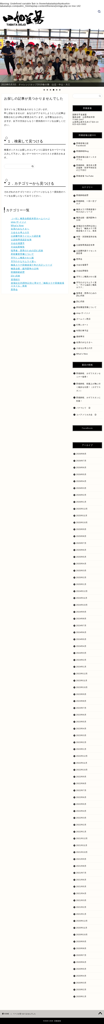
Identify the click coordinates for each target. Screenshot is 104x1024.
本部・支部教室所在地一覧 (86, 238)
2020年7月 (81, 955)
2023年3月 (81, 735)
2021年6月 (81, 880)
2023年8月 (81, 701)
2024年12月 (82, 591)
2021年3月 (81, 900)
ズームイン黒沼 (83, 319)
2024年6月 (81, 632)
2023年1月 (81, 749)
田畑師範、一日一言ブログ (86, 202)
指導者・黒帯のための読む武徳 (27, 250)
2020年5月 (81, 969)
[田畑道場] (23, 25)
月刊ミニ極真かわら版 (22, 258)
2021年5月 (81, 887)
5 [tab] (56, 90)
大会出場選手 (18, 243)
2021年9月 (81, 859)
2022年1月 (81, 832)
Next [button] (101, 57)
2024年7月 (81, 626)
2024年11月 (81, 598)
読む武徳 (15, 276)
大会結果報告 (18, 247)
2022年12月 (82, 756)
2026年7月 (81, 461)
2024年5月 (81, 639)
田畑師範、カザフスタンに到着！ (88, 399)
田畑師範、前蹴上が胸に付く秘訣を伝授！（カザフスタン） (88, 387)
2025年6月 (81, 550)
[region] (52, 58)
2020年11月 (81, 928)
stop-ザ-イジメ (18, 222)
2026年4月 (81, 481)
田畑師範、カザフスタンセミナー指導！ (88, 375)
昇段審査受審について (22, 254)
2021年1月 (81, 914)
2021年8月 (81, 866)
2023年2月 (81, 742)
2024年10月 (82, 605)
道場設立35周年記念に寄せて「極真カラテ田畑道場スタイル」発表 (86, 228)
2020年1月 (81, 996)
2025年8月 (81, 536)
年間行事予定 (82, 331)
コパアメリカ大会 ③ (86, 415)
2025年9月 (81, 529)
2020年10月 (82, 935)
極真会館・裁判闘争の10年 (25, 268)
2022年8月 (81, 783)
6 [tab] (60, 90)
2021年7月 (81, 873)
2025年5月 (81, 557)
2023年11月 (81, 681)
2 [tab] (47, 90)
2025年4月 (81, 564)
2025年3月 (81, 571)
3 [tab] (50, 90)
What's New (17, 225)
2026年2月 (81, 495)
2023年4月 (81, 729)
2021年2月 (81, 907)
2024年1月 (81, 667)
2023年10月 (82, 687)
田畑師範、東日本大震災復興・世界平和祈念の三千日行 (86, 167)
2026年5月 (81, 474)
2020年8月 (81, 948)
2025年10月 (82, 523)
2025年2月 (81, 577)
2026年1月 (81, 502)
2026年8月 (81, 454)
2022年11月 (81, 763)
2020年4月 (81, 976)
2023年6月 (81, 715)
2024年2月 (81, 660)
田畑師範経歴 (18, 272)
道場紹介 (15, 279)
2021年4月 (81, 893)
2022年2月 (81, 825)
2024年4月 (81, 646)
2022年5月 (81, 804)
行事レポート (82, 325)
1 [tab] (44, 90)
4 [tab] (53, 90)
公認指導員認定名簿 (21, 240)
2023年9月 (81, 694)
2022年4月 (81, 811)
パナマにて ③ (84, 408)
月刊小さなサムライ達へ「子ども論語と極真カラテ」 (86, 284)
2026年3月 (81, 488)
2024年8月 (81, 619)
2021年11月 (81, 845)
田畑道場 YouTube (85, 176)
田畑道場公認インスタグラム (86, 158)
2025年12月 (82, 509)
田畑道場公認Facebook (82, 144)
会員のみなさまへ (20, 229)
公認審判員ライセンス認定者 (26, 236)
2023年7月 (81, 708)
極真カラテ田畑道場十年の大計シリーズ (31, 265)
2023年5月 (81, 722)
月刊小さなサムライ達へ (23, 261)
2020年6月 (81, 962)
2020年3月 (81, 983)
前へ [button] (3, 57)
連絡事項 (80, 336)
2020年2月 (81, 990)
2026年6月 (81, 468)
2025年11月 (81, 516)
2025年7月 (81, 543)
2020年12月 (82, 921)
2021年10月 (82, 852)
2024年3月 (81, 653)
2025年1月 (81, 584)
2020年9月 (81, 941)
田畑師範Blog (82, 151)
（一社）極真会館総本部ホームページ (30, 218)
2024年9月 (81, 612)
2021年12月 (82, 838)
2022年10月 (82, 770)
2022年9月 (81, 777)
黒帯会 (14, 289)
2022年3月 (81, 818)
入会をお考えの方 (20, 232)
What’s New (82, 354)
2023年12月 (82, 674)
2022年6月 (81, 797)
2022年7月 (81, 790)
